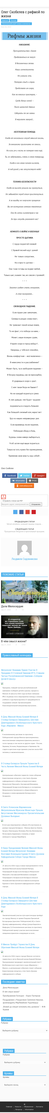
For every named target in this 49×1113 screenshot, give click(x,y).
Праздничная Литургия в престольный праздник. (24, 531)
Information (29, 1109)
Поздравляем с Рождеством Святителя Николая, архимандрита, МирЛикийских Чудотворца (23, 1001)
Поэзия (13, 20)
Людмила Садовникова (24, 559)
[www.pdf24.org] (24, 497)
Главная (9, 1107)
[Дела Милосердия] (24, 591)
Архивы (6, 1077)
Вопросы (19, 1109)
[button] (10, 4)
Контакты (39, 1107)
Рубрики (4, 1023)
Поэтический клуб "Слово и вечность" (16, 24)
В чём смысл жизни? (14, 641)
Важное (5, 20)
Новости (18, 1107)
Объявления (28, 1107)
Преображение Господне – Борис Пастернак (21, 995)
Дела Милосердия (12, 606)
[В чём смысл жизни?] (24, 626)
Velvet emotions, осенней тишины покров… (24, 524)
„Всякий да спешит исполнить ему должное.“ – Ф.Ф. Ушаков (24, 1008)
